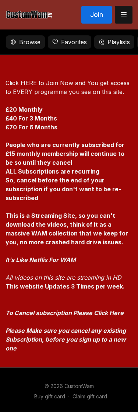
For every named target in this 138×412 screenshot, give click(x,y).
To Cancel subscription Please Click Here (65, 313)
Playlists (118, 42)
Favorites (74, 42)
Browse (29, 42)
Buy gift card (49, 396)
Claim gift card (89, 396)
